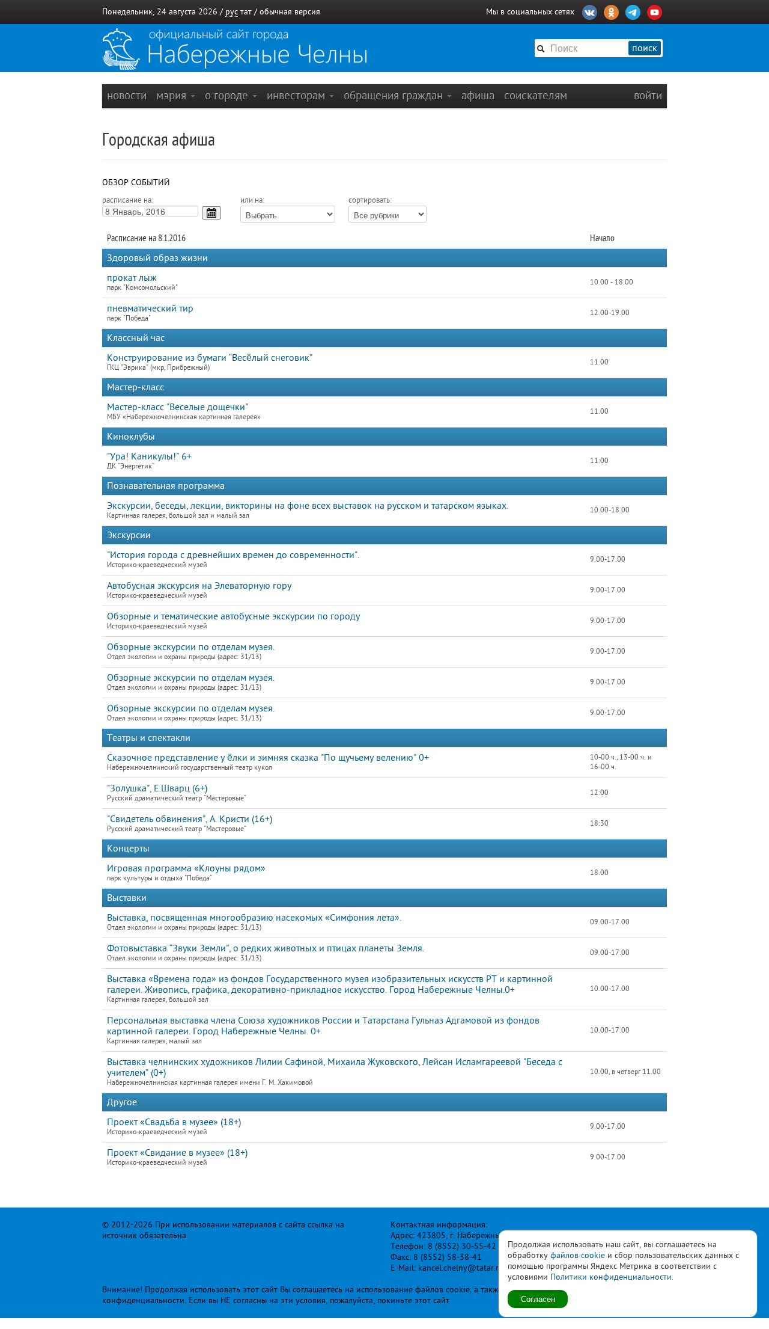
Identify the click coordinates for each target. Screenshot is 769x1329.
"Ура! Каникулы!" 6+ (149, 456)
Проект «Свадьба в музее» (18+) (174, 1122)
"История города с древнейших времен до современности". (233, 555)
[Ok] (611, 11)
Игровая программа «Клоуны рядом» (186, 868)
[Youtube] (654, 11)
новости (127, 95)
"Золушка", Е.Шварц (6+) (157, 788)
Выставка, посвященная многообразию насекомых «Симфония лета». (254, 917)
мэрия (172, 95)
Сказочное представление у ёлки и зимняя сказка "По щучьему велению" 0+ (268, 757)
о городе (228, 95)
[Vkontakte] (589, 11)
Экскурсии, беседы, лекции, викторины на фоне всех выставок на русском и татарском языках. (307, 505)
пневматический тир (150, 308)
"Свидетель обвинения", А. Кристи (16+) (189, 819)
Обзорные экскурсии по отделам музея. (191, 647)
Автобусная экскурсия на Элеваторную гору (199, 585)
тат (246, 11)
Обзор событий (136, 182)
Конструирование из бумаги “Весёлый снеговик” (209, 357)
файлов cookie (577, 1255)
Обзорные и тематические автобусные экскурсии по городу (233, 616)
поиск (644, 48)
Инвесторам (297, 95)
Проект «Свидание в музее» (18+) (177, 1152)
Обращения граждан (395, 95)
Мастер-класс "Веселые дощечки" (177, 407)
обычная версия (290, 11)
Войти (648, 95)
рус (231, 11)
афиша (477, 95)
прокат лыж (132, 277)
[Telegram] (633, 11)
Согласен (538, 1298)
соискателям (535, 95)
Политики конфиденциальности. (611, 1276)
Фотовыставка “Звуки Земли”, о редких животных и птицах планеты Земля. (265, 948)
